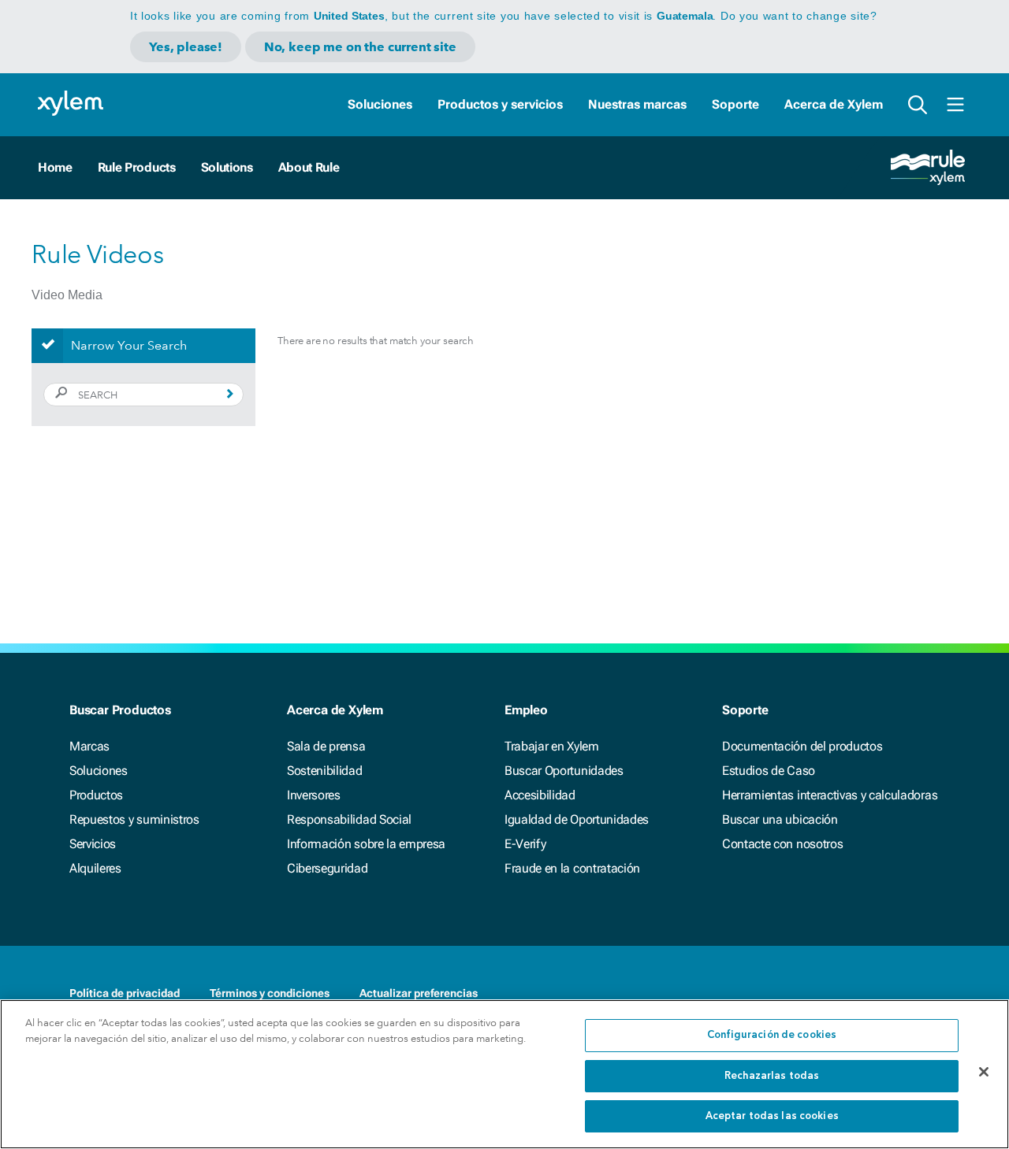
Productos (96, 795)
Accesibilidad (539, 795)
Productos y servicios (500, 104)
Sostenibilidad (325, 770)
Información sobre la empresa (366, 843)
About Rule (309, 167)
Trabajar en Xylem (551, 746)
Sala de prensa (326, 746)
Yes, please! (185, 46)
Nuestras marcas (637, 104)
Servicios (92, 843)
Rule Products (137, 167)
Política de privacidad (124, 993)
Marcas (89, 746)
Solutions (227, 167)
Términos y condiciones (270, 993)
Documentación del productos (802, 746)
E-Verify (524, 843)
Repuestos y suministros (134, 819)
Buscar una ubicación (780, 819)
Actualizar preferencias (418, 993)
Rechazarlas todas (771, 1076)
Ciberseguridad (327, 868)
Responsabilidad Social (349, 819)
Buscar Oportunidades (564, 770)
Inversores (314, 795)
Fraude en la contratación (572, 868)
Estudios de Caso (768, 770)
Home (55, 167)
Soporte (735, 104)
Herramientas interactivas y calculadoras (829, 795)
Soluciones (380, 104)
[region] (504, 1074)
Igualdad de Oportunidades (576, 819)
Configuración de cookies (771, 1035)
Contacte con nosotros (782, 843)
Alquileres (95, 868)
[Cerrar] (983, 1071)
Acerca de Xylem (833, 104)
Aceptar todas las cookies (772, 1116)
